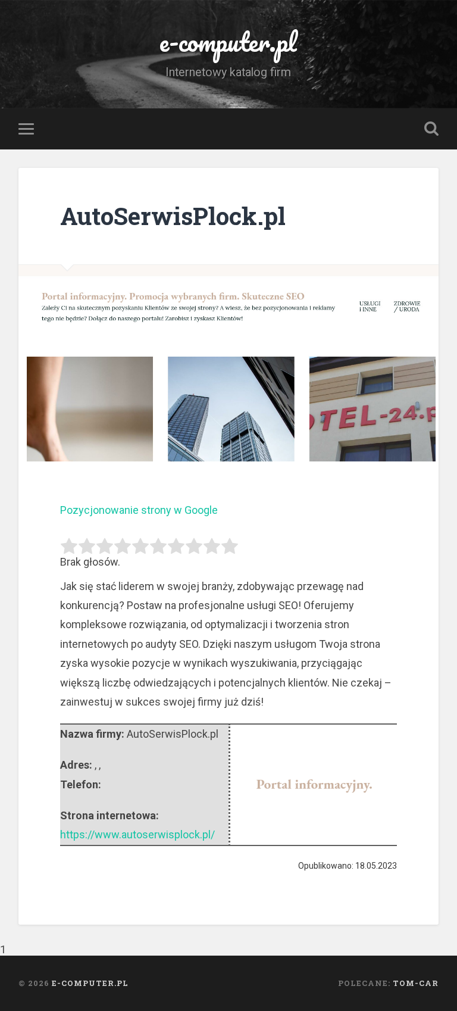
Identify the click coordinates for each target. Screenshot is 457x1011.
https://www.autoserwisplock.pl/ (137, 834)
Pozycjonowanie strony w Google (139, 510)
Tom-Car (416, 983)
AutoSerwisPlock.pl (173, 216)
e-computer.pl (228, 41)
